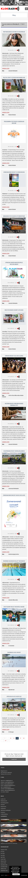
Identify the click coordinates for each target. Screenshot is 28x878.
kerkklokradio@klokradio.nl (9, 785)
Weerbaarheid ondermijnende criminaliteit (14, 404)
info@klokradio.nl (9, 780)
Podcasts (3, 804)
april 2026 (3, 857)
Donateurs (3, 812)
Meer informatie (15, 872)
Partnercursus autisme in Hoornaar (14, 32)
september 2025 (4, 870)
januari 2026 (3, 862)
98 (23, 738)
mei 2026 (3, 855)
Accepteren (16, 874)
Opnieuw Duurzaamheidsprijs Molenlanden (14, 263)
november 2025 (4, 866)
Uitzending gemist (4, 802)
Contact (7, 791)
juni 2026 (3, 853)
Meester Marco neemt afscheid (14, 310)
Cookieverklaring (4, 814)
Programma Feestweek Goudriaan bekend (14, 122)
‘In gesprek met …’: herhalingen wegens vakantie (9, 833)
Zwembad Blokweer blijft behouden (14, 561)
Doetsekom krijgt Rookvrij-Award (14, 606)
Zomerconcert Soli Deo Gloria (14, 356)
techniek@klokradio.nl (9, 788)
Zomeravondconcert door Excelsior (14, 495)
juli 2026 (2, 851)
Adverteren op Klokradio (6, 810)
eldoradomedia (24, 875)
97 (20, 738)
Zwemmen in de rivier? (14, 652)
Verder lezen (5, 68)
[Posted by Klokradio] (18, 50)
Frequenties (3, 808)
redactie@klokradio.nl (9, 782)
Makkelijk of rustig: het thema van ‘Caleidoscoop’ (9, 843)
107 (5, 740)
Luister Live (3, 799)
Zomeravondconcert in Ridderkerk (14, 172)
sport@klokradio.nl (7, 787)
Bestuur (2, 783)
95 (13, 738)
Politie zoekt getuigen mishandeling (14, 77)
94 (10, 738)
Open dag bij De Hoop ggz (14, 696)
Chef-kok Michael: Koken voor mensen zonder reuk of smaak (11, 838)
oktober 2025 (3, 868)
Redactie (2, 782)
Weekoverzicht (4, 800)
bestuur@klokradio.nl (8, 783)
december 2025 (4, 864)
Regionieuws (3, 806)
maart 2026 (3, 859)
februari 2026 (3, 861)
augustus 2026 (4, 849)
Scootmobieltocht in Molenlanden (14, 451)
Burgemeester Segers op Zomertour (14, 216)
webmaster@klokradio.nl (10, 790)
